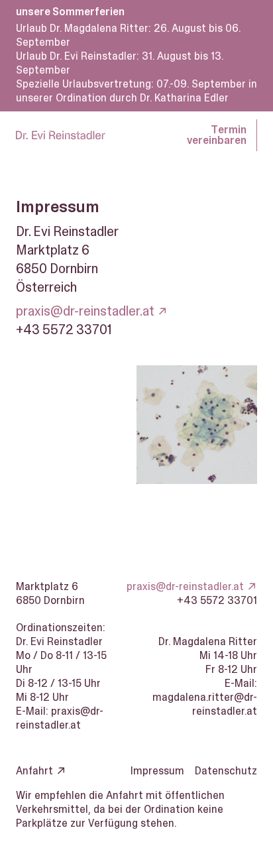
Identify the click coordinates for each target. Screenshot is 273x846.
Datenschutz (226, 771)
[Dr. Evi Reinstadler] (60, 135)
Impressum (157, 771)
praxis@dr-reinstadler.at (85, 311)
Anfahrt (34, 771)
